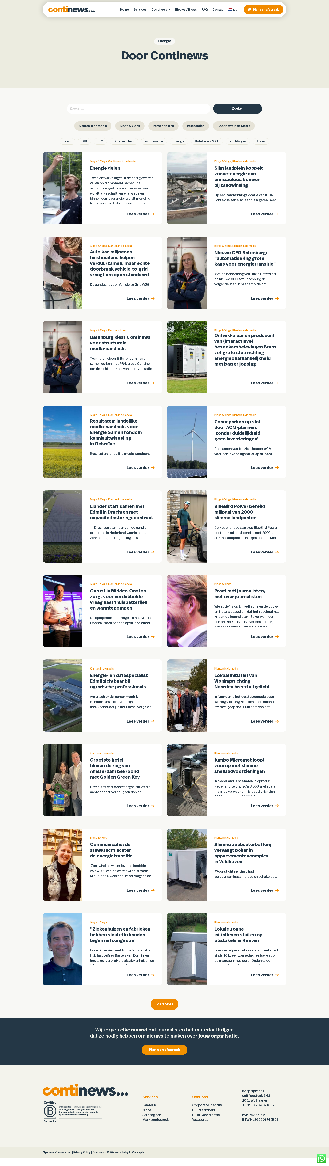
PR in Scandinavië (206, 1115)
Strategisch (151, 1115)
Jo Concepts (137, 1152)
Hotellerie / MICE (207, 141)
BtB (84, 141)
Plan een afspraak (164, 1050)
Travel (261, 141)
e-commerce (154, 141)
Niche (146, 1110)
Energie (179, 141)
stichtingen (238, 141)
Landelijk (149, 1105)
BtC (100, 141)
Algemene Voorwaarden (57, 1152)
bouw (67, 141)
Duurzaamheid (124, 141)
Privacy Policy (81, 1152)
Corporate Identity (207, 1105)
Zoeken (238, 108)
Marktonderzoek (155, 1120)
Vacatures (200, 1120)
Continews (99, 1152)
